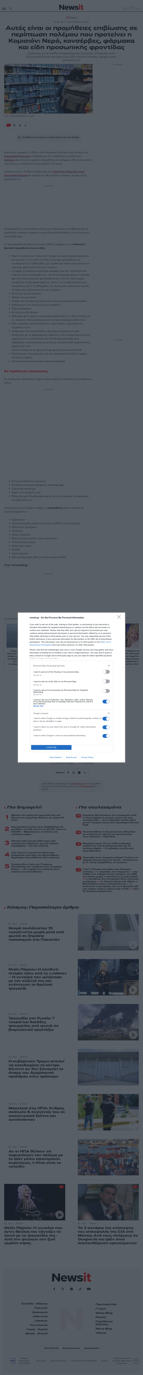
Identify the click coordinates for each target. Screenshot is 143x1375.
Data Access (71, 757)
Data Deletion (56, 757)
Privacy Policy (87, 757)
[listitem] (71, 665)
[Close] (119, 617)
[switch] (106, 672)
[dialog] (71, 687)
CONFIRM (51, 747)
